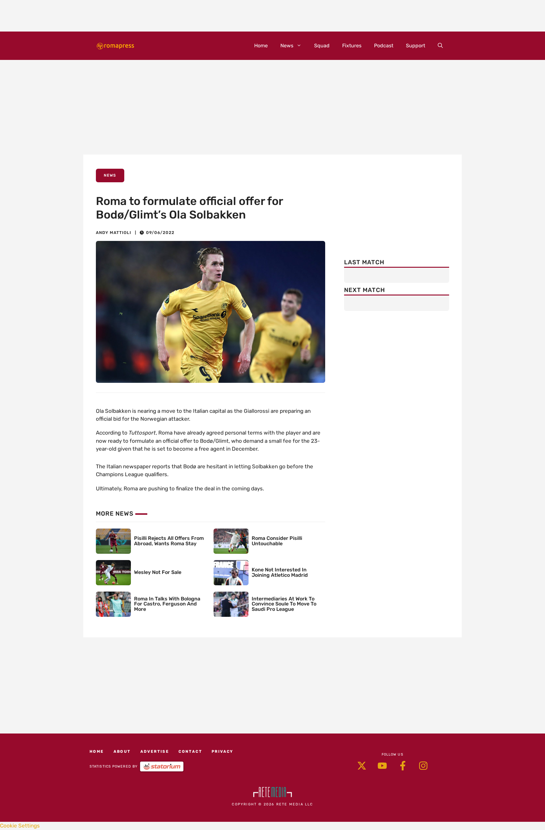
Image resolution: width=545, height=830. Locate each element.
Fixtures (351, 46)
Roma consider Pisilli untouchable (277, 541)
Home (261, 46)
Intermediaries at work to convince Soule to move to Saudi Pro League (284, 604)
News (286, 46)
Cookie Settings (20, 825)
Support (415, 46)
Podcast (383, 46)
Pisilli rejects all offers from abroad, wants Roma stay (169, 541)
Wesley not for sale (157, 572)
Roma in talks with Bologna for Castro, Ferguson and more (167, 604)
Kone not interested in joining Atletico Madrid (280, 572)
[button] (440, 45)
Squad (322, 46)
